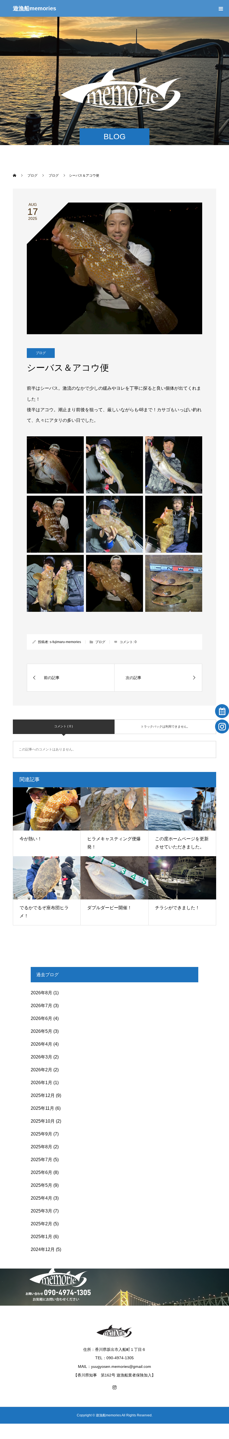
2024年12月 (43, 1249)
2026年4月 (41, 1044)
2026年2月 (41, 1069)
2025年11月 (42, 1108)
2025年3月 (41, 1211)
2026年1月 (41, 1082)
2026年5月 (41, 1031)
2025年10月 (43, 1121)
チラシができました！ (177, 907)
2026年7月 (41, 1005)
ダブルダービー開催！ (109, 907)
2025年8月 (41, 1146)
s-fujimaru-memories (65, 642)
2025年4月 (41, 1198)
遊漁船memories (34, 8)
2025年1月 (41, 1236)
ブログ (41, 353)
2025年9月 (41, 1134)
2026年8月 (41, 992)
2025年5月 (41, 1185)
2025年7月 (41, 1159)
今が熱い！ (31, 838)
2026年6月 (41, 1018)
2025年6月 (41, 1172)
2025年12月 (43, 1095)
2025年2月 (41, 1223)
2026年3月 (41, 1057)
